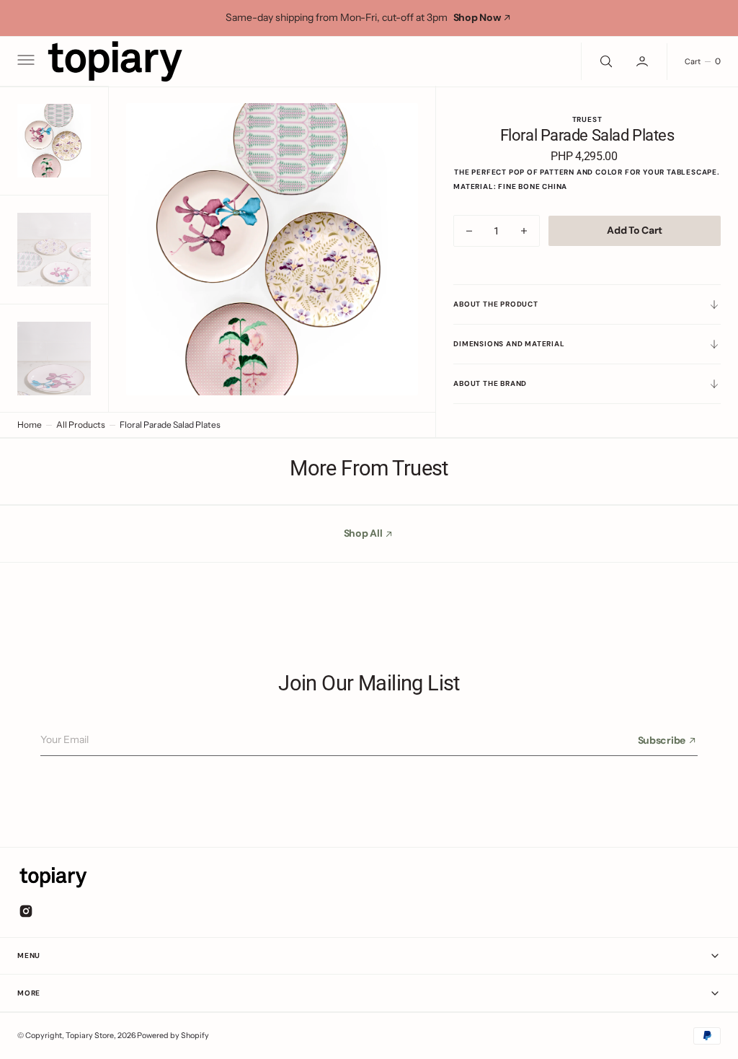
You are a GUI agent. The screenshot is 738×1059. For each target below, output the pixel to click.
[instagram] (26, 911)
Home (29, 424)
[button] (24, 61)
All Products (80, 424)
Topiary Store (90, 1035)
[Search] (605, 61)
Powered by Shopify (173, 1035)
